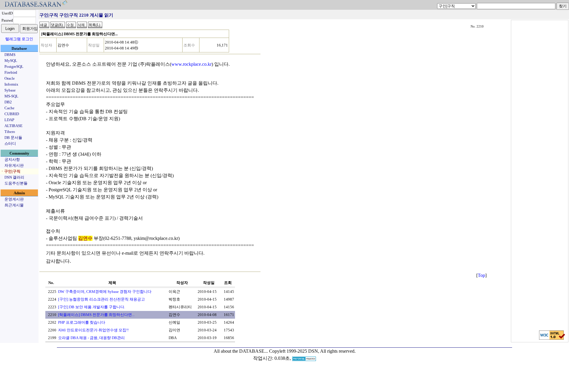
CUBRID (11, 114)
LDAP (9, 120)
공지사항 (12, 159)
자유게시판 (14, 165)
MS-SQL (11, 96)
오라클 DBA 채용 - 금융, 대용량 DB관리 (91, 338)
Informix (11, 84)
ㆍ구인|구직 (10, 171)
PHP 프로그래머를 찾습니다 (81, 322)
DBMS (9, 54)
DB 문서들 (13, 137)
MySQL (10, 60)
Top (481, 275)
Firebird (10, 72)
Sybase (10, 90)
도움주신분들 (16, 183)
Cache (9, 108)
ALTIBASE (13, 125)
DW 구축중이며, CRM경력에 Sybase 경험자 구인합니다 (104, 291)
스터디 (10, 143)
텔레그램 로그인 (19, 39)
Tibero (9, 131)
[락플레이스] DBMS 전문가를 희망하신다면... (96, 314)
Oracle (9, 78)
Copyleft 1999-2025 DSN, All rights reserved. (312, 351)
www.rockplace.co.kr (191, 64)
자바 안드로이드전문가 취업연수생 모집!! (93, 330)
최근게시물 (14, 205)
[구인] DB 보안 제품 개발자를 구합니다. (91, 307)
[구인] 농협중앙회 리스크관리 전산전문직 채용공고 (101, 299)
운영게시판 (14, 199)
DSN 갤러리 (14, 177)
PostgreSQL (13, 66)
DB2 (8, 102)
